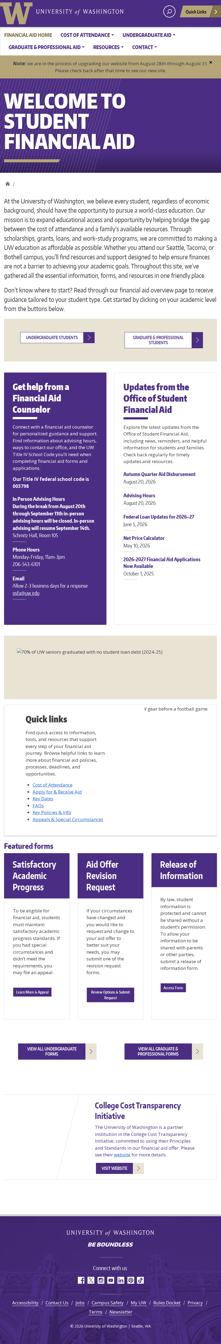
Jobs (80, 1303)
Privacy (195, 1303)
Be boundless (110, 1245)
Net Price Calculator (144, 542)
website (122, 1155)
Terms (95, 1312)
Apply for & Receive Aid (57, 792)
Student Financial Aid (7, 182)
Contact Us (57, 1303)
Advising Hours (139, 499)
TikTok (140, 1280)
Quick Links (196, 12)
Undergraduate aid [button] (147, 35)
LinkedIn (120, 1280)
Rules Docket (167, 1303)
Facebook (80, 1280)
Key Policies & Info (52, 812)
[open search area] (169, 11)
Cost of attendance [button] (85, 35)
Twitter (90, 1280)
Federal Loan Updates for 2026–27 (158, 520)
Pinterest (130, 1280)
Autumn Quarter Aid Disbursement (159, 478)
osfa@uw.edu (26, 593)
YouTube (110, 1280)
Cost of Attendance (52, 785)
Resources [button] (106, 47)
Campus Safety (108, 1303)
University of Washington (17, 12)
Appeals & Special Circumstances (68, 819)
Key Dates (43, 798)
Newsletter (120, 1312)
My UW (138, 1303)
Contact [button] (142, 47)
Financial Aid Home (28, 35)
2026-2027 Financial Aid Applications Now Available (162, 566)
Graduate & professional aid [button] (45, 47)
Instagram (100, 1280)
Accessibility (25, 1303)
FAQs (38, 805)
